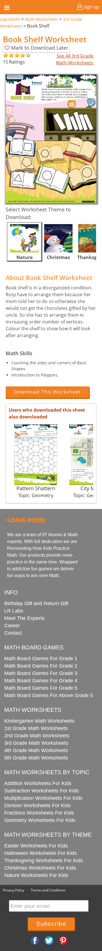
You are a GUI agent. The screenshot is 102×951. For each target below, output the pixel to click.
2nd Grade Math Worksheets (36, 736)
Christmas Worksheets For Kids (40, 868)
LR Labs (13, 611)
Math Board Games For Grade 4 (40, 680)
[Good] (8, 55)
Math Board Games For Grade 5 (40, 688)
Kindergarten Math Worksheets (39, 721)
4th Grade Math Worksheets (36, 750)
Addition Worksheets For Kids (37, 783)
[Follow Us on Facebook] (35, 940)
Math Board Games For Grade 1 (40, 658)
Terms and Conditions (48, 890)
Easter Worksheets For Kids (36, 846)
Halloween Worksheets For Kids (40, 853)
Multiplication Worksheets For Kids (43, 798)
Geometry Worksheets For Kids (39, 820)
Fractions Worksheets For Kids (39, 813)
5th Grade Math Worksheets (36, 758)
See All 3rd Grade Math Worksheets (75, 59)
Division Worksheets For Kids (37, 805)
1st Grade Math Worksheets (36, 728)
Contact (13, 633)
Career (12, 625)
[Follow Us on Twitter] (49, 940)
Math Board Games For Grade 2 (40, 666)
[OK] (5, 55)
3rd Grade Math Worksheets (36, 743)
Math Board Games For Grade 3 (40, 673)
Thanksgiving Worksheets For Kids (43, 860)
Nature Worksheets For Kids (36, 875)
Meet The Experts (24, 618)
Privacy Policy (13, 890)
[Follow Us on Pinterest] (63, 940)
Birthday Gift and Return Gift (36, 603)
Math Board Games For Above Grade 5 (48, 695)
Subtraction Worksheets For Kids (41, 791)
